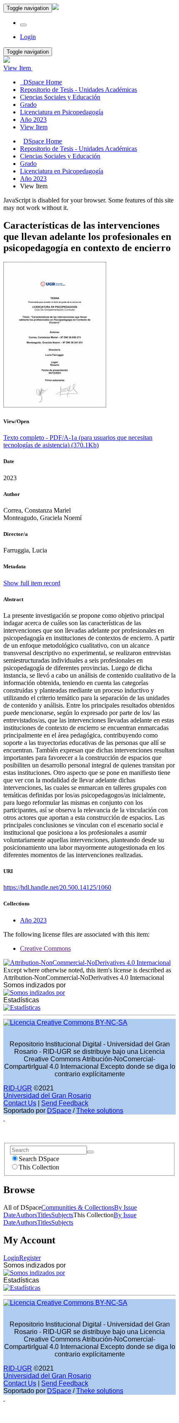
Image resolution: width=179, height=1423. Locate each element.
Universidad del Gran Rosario (47, 1095)
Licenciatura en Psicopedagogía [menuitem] (61, 112)
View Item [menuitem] (33, 127)
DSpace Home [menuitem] (41, 82)
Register (30, 1257)
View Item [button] (17, 68)
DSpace (59, 1110)
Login (11, 1257)
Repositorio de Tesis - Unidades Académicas (78, 148)
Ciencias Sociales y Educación (60, 156)
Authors (26, 1214)
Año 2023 (33, 178)
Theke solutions (99, 1110)
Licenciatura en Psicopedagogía (61, 171)
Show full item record (31, 583)
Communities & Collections (77, 1207)
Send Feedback (64, 1103)
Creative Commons (45, 948)
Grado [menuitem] (28, 104)
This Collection (39, 1167)
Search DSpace (39, 1158)
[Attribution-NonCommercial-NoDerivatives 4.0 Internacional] (87, 962)
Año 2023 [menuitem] (33, 119)
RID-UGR (17, 1088)
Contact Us (19, 1103)
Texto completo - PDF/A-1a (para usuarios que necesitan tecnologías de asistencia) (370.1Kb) (77, 441)
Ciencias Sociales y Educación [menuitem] (60, 97)
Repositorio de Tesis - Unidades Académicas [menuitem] (78, 89)
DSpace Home (42, 141)
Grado (28, 163)
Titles (44, 1214)
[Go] (90, 1152)
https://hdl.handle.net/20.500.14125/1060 (57, 887)
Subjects (62, 1214)
